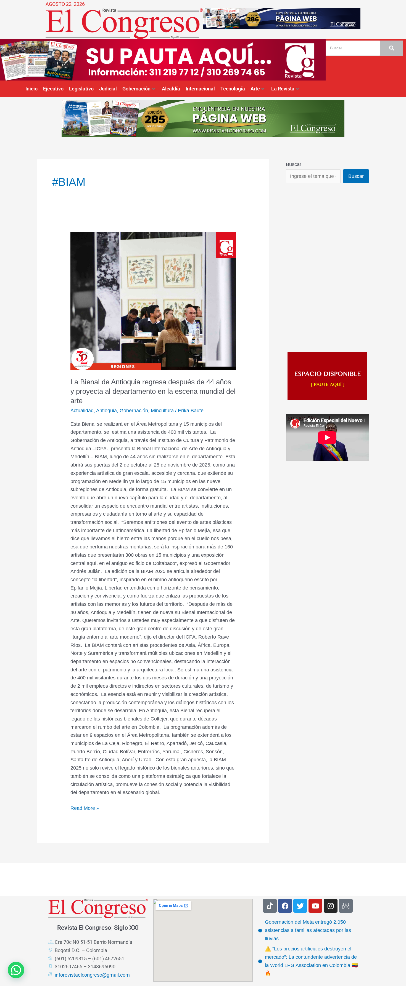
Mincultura (162, 410)
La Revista (282, 89)
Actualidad (82, 410)
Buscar (293, 164)
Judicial (108, 89)
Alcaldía (171, 89)
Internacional (200, 89)
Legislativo (81, 89)
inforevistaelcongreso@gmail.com (92, 975)
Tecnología (232, 89)
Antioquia (106, 410)
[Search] (391, 48)
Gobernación (136, 89)
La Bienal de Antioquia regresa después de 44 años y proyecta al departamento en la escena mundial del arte (153, 391)
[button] (16, 970)
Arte (255, 89)
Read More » (84, 807)
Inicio (31, 89)
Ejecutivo (53, 89)
